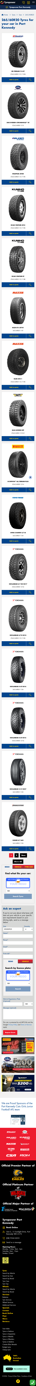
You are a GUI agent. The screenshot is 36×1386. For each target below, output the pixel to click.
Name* (5, 933)
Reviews (6, 1321)
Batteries (5, 1297)
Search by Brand (8, 1279)
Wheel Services (7, 1302)
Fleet (4, 1316)
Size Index (6, 1329)
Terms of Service (26, 1025)
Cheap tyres (6, 1350)
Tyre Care (5, 1281)
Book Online (7, 1313)
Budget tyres (6, 1347)
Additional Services (9, 1305)
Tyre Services (6, 1300)
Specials (5, 1308)
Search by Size (7, 1276)
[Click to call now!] (24, 2)
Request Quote (10, 1032)
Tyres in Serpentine (8, 1334)
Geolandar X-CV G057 (18, 789)
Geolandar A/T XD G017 (18, 584)
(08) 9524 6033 (13, 1238)
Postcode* (6, 954)
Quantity (27, 926)
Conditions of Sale (26, 1376)
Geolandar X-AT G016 (18, 686)
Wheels (5, 1286)
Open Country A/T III (18, 533)
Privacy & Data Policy (14, 1376)
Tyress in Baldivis (8, 1342)
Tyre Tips (5, 1284)
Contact (5, 1310)
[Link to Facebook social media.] (18, 1381)
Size (4, 926)
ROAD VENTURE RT (18, 276)
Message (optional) (9, 1008)
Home (5, 15)
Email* (5, 947)
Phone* (5, 940)
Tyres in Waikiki (7, 1336)
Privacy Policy (12, 1025)
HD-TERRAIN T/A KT (18, 71)
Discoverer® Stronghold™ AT (18, 122)
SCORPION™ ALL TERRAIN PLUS (18, 481)
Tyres (4, 1271)
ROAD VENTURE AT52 (18, 225)
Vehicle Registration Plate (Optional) (11, 1000)
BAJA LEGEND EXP (18, 430)
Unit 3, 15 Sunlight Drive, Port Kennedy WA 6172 (18, 1233)
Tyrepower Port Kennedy (19, 7)
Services (5, 1294)
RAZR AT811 (18, 379)
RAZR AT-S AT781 (18, 328)
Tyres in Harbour (8, 1331)
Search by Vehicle (8, 1273)
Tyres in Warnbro (8, 1339)
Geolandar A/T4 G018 (18, 635)
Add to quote (13, 79)
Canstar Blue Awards (9, 1344)
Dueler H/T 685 (18, 840)
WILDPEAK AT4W (18, 174)
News (4, 1319)
